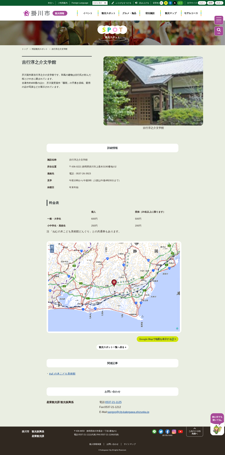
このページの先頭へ (195, 432)
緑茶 (180, 3)
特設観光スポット (40, 49)
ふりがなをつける (123, 3)
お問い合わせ (112, 444)
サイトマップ (130, 444)
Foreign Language (80, 3)
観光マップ (171, 13)
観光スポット (108, 13)
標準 (211, 3)
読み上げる (144, 3)
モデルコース (191, 13)
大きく (219, 3)
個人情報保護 (95, 444)
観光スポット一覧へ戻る (111, 347)
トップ (25, 49)
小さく (202, 3)
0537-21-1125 (113, 402)
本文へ (51, 3)
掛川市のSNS (167, 435)
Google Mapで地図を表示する (155, 339)
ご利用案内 (63, 3)
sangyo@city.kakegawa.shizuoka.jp (128, 412)
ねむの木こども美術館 (62, 373)
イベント (87, 13)
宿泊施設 (150, 13)
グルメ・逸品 (129, 13)
